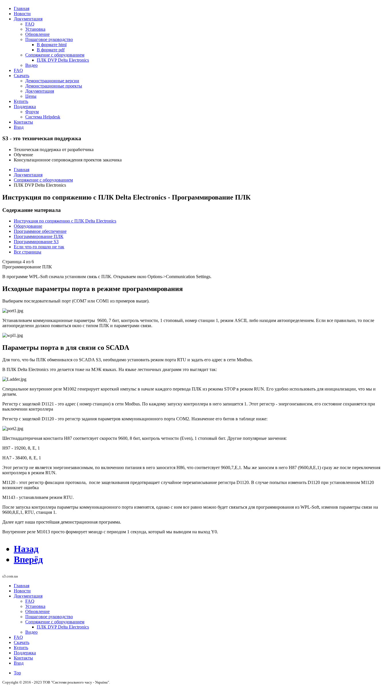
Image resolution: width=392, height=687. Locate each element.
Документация (28, 18)
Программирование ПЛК (38, 236)
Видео (31, 65)
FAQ (29, 24)
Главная (21, 8)
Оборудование (28, 226)
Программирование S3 (36, 241)
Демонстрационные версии (52, 80)
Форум (32, 111)
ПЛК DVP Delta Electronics (63, 60)
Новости (22, 13)
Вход (19, 127)
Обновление (37, 34)
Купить (21, 101)
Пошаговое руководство (49, 39)
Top (17, 672)
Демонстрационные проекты (53, 85)
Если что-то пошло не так (39, 246)
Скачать (21, 75)
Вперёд (28, 559)
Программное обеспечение (40, 231)
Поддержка (25, 106)
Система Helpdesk (42, 116)
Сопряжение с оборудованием (54, 54)
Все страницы (27, 251)
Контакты (23, 122)
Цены (30, 96)
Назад (26, 549)
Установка (35, 29)
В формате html (52, 44)
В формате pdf (51, 49)
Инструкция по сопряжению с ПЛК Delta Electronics (65, 220)
